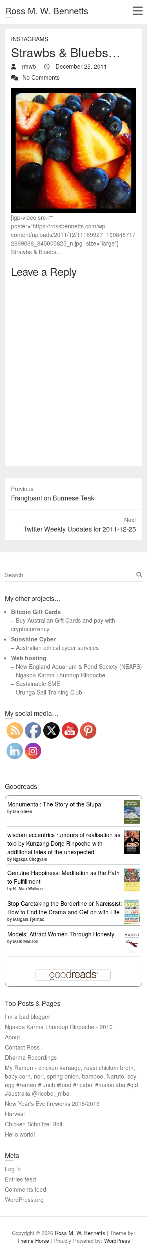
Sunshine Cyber (33, 639)
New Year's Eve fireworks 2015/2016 (52, 1103)
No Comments (41, 77)
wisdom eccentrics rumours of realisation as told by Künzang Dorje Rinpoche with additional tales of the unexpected (63, 843)
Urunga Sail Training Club (49, 692)
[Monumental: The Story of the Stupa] (132, 804)
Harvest (15, 1114)
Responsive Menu (137, 11)
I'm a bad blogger (27, 1016)
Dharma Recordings (31, 1057)
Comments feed (25, 1189)
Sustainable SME (38, 683)
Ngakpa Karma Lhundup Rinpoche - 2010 (59, 1027)
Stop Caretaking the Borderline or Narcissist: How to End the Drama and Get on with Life (64, 907)
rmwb (28, 66)
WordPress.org (24, 1199)
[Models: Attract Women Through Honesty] (132, 934)
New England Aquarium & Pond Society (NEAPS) (79, 666)
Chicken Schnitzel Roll (33, 1124)
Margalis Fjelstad (29, 919)
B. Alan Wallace (28, 888)
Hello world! (20, 1134)
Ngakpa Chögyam (30, 859)
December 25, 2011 (80, 66)
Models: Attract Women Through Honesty (60, 934)
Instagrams (29, 39)
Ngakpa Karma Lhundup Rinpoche (60, 675)
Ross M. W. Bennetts (46, 10)
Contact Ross (22, 1047)
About (12, 1037)
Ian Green (22, 811)
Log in (13, 1169)
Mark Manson (25, 941)
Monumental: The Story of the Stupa (54, 804)
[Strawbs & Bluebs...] (73, 92)
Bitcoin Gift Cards (36, 612)
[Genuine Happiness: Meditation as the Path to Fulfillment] (132, 873)
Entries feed (20, 1179)
